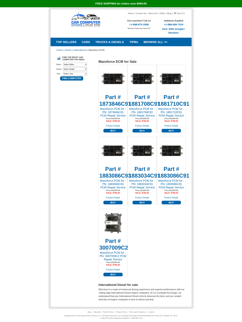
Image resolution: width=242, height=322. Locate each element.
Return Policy (108, 312)
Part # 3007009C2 (113, 244)
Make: (58, 64)
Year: (58, 74)
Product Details (113, 126)
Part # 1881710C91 (171, 100)
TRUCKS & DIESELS (109, 42)
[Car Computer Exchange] (85, 19)
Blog (169, 13)
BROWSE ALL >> (155, 42)
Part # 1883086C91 (171, 172)
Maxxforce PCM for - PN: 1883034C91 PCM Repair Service (142, 184)
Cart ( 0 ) (180, 13)
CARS (86, 42)
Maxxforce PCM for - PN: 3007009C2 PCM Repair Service (113, 256)
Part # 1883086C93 (113, 172)
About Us (152, 13)
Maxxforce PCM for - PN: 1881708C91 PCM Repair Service (142, 112)
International (80, 50)
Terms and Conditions (137, 312)
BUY (113, 130)
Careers (151, 312)
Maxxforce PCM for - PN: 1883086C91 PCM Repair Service (171, 184)
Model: (59, 69)
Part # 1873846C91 (113, 100)
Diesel (68, 50)
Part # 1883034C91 (142, 172)
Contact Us (141, 13)
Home (130, 13)
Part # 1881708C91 (142, 100)
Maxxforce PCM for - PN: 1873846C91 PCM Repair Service (113, 112)
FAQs (162, 13)
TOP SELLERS (66, 42)
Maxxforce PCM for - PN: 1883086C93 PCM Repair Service (113, 184)
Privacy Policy (121, 312)
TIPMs (133, 42)
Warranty (97, 312)
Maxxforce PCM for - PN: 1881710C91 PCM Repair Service (171, 112)
